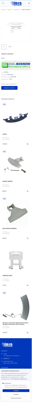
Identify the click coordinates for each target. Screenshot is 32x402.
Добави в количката (9, 88)
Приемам (16, 390)
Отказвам (16, 394)
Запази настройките (16, 398)
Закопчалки (17, 9)
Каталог (3, 9)
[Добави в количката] (27, 144)
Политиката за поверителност (19, 379)
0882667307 (6, 358)
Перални (9, 9)
